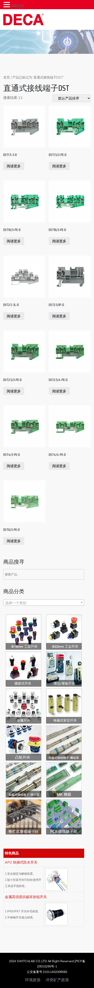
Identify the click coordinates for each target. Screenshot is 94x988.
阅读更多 (14, 166)
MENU (17, 5)
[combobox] (43, 603)
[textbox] (43, 603)
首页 (6, 77)
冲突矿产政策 (57, 980)
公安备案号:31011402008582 (47, 972)
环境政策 (33, 980)
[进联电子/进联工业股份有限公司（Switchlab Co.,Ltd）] (23, 19)
